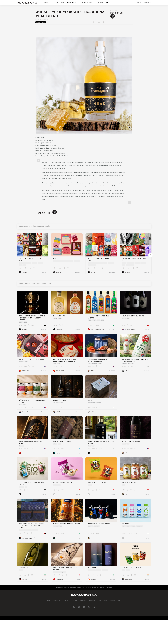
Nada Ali (58, 494)
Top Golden (23, 568)
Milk (132, 363)
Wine (128, 318)
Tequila (94, 320)
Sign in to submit (107, 587)
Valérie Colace (59, 411)
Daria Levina (127, 538)
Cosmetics (99, 402)
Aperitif (59, 318)
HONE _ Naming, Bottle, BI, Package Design (101, 442)
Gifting (29, 530)
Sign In (139, 2)
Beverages (40, 262)
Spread (99, 363)
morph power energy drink (99, 524)
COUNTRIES (71, 2)
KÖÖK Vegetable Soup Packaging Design (32, 401)
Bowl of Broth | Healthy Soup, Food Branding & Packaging (65, 360)
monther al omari (25, 452)
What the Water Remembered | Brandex (65, 568)
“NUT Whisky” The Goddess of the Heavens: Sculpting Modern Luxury (32, 318)
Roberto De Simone (26, 411)
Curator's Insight (63, 260)
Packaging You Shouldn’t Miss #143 (134, 259)
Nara (90, 400)
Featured (83, 600)
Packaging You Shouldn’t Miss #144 (100, 259)
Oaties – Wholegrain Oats (63, 482)
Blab (42, 137)
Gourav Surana (128, 579)
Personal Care (139, 526)
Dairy (129, 363)
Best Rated (34, 262)
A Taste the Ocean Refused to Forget (31, 442)
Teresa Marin (93, 579)
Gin (93, 445)
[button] (134, 2)
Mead (43, 22)
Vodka (98, 320)
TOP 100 (74, 600)
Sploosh (125, 524)
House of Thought (25, 370)
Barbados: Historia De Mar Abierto (98, 317)
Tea (26, 486)
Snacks (89, 265)
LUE (54, 258)
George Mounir (25, 329)
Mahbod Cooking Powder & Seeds (66, 524)
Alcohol (38, 22)
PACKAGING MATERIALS (86, 2)
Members (112, 600)
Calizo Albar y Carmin (62, 441)
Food (20, 265)
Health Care (70, 260)
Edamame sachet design (131, 568)
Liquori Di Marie (59, 316)
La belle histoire (60, 400)
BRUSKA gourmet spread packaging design (97, 360)
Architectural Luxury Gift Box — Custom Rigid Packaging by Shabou (32, 526)
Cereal (55, 485)
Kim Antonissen (94, 411)
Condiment (56, 526)
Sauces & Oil (94, 363)
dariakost (92, 370)
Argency (58, 452)
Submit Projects (146, 2)
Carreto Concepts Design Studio (97, 329)
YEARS (100, 2)
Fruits (123, 485)
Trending (66, 600)
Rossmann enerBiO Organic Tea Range (31, 483)
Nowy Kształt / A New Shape (133, 316)
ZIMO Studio (24, 579)
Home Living (110, 262)
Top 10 (24, 265)
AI (54, 402)
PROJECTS (47, 2)
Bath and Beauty (27, 262)
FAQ (119, 600)
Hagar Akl (127, 494)
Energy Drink (96, 526)
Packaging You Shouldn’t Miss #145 (31, 259)
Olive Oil (21, 570)
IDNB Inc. (127, 370)
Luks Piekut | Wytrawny (130, 329)
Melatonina (92, 568)
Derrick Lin (116, 13)
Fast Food (21, 361)
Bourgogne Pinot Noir (131, 441)
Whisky (25, 322)
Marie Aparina (93, 538)
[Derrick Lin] (112, 16)
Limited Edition (35, 530)
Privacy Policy (102, 600)
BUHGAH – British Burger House (31, 359)
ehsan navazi (59, 538)
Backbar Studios (59, 329)
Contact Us (56, 600)
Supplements (77, 260)
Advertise (92, 600)
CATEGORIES (59, 2)
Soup (58, 363)
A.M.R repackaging (129, 482)
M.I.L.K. (23, 494)
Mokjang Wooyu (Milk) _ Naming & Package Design (135, 360)
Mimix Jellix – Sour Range (97, 482)
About (48, 600)
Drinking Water (63, 572)
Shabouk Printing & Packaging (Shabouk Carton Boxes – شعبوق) (30, 537)
